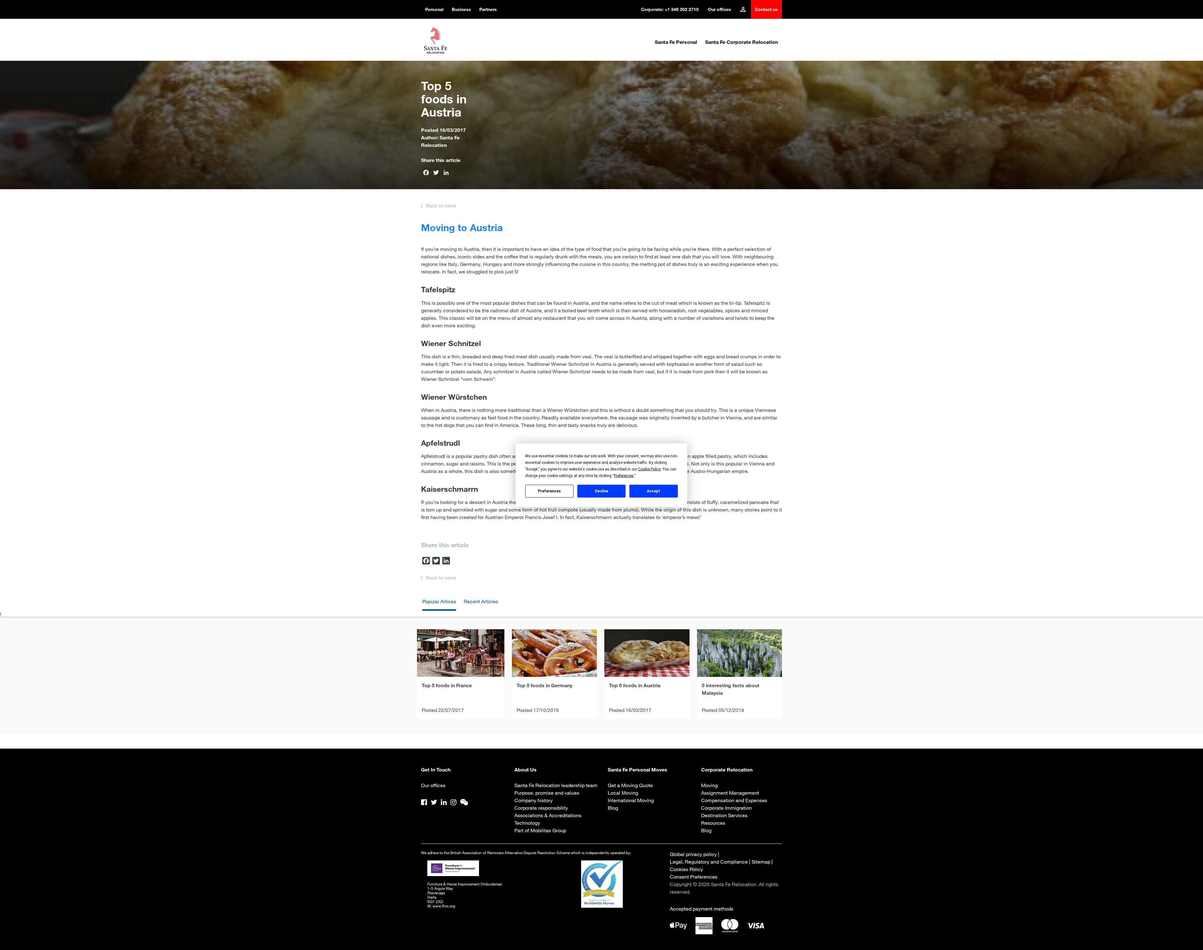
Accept (653, 491)
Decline (601, 491)
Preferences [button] (624, 475)
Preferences (549, 491)
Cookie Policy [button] (649, 469)
